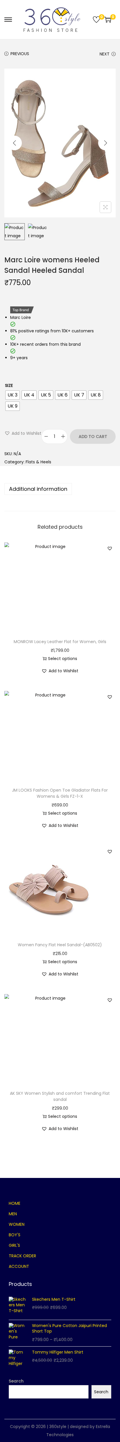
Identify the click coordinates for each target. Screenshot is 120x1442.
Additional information (38, 489)
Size (9, 385)
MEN (13, 1214)
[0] (96, 19)
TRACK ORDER (22, 1256)
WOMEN (16, 1224)
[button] (22, 433)
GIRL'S (14, 1245)
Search (16, 1381)
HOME (14, 1203)
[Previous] (14, 143)
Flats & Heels (38, 462)
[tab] (60, 489)
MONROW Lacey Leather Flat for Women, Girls (60, 642)
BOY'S (14, 1235)
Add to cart (93, 436)
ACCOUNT (19, 1266)
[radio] (13, 395)
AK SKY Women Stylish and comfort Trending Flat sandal (60, 1096)
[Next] (105, 143)
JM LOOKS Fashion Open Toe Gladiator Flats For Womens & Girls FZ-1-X (60, 793)
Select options (62, 658)
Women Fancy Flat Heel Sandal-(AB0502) (60, 945)
